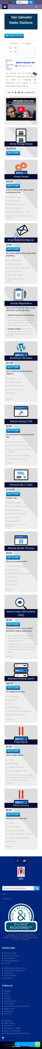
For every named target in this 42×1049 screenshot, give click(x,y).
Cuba (31, 66)
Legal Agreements (10, 1001)
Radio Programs (10, 958)
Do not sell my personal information (16, 1006)
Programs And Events (11, 956)
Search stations (15, 36)
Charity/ (7, 961)
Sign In (4, 894)
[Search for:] (22, 2)
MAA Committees (10, 953)
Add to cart (13, 153)
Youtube (7, 996)
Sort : (11, 51)
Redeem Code (9, 1009)
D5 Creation (16, 1046)
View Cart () (7, 899)
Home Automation (10, 976)
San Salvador (22, 66)
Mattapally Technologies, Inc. (14, 971)
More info (9, 218)
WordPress (33, 1046)
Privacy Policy (8, 1004)
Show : (10, 48)
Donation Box (8, 973)
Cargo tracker (9, 1011)
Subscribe (7, 999)
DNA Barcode (9, 978)
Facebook (7, 991)
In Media (7, 963)
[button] (27, 1044)
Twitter (6, 993)
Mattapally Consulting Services (15, 968)
